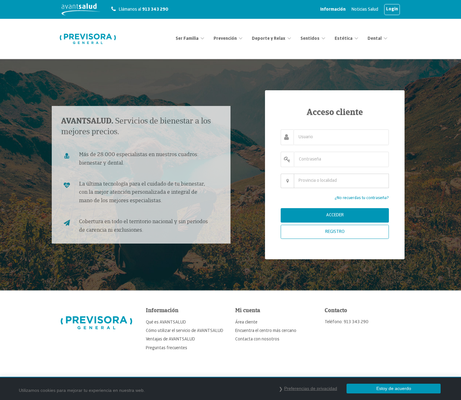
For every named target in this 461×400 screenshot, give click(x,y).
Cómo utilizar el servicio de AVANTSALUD (184, 331)
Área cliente (246, 322)
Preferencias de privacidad (310, 388)
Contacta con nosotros (257, 339)
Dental (375, 38)
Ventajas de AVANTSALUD (170, 339)
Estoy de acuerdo (393, 388)
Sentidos (310, 38)
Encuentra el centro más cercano (265, 331)
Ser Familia (187, 38)
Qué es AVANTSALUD (166, 322)
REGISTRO (335, 231)
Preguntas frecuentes (166, 348)
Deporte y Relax (268, 38)
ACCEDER (335, 215)
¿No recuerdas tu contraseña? (362, 198)
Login (392, 9)
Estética (343, 38)
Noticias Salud (365, 9)
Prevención (225, 38)
